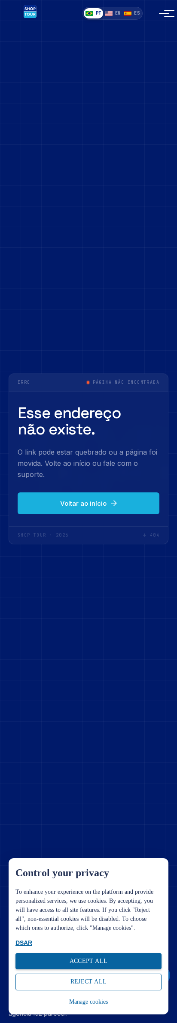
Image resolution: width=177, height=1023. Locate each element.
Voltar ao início (83, 503)
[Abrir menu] (159, 13)
